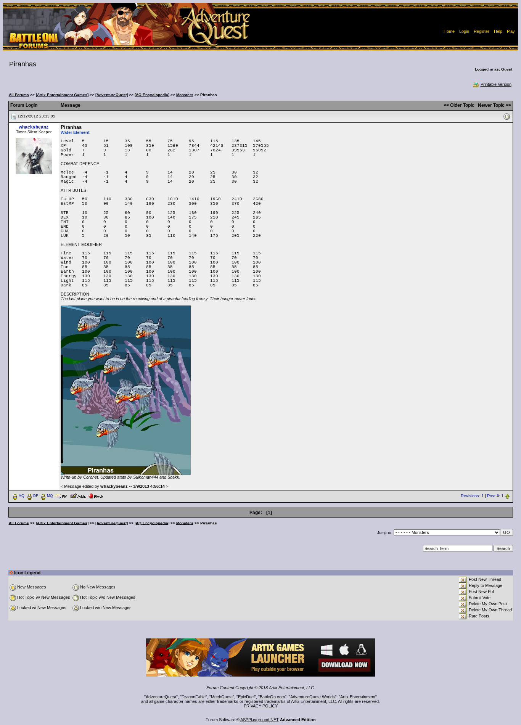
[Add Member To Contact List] (78, 495)
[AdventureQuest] (111, 95)
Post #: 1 (495, 496)
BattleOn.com (272, 696)
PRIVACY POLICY (261, 706)
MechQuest (222, 696)
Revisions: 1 (472, 496)
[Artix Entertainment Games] (62, 95)
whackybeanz (33, 127)
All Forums (19, 95)
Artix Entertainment (357, 696)
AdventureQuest (161, 696)
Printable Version (496, 84)
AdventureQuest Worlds (312, 696)
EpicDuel (246, 696)
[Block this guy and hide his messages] (95, 495)
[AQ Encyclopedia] (152, 95)
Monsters (184, 95)
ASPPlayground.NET (259, 719)
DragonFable (194, 696)
